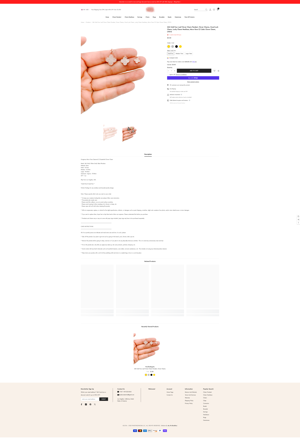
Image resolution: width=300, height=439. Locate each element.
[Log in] (210, 10)
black (151, 375)
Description (148, 154)
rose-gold (154, 375)
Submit (103, 399)
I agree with (172, 74)
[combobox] (199, 9)
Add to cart (194, 71)
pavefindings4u (150, 367)
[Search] (200, 9)
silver (149, 375)
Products (88, 22)
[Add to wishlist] (214, 71)
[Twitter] (94, 404)
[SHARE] (217, 71)
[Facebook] (81, 404)
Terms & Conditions (181, 74)
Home (82, 22)
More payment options (193, 82)
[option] (121, 72)
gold (146, 375)
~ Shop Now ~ (177, 2)
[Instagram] (86, 404)
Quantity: (169, 67)
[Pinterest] (90, 404)
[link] (97, 312)
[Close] (30, 430)
